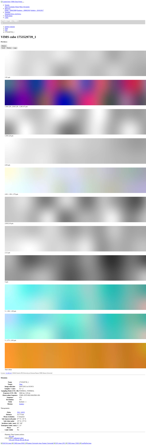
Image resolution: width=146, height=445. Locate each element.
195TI (23, 412)
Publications (8, 16)
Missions (7, 8)
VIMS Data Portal (16, 1)
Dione (17, 7)
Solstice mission (10, 27)
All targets (26, 7)
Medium (4, 46)
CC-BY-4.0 (9, 373)
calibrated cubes (18, 438)
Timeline (7, 12)
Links (6, 17)
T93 (6, 30)
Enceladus (11, 7)
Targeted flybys (10, 14)
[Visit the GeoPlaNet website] (85, 443)
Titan (6, 7)
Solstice (21, 404)
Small (3, 48)
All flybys (18, 14)
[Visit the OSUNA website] (6, 443)
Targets (7, 5)
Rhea (21, 7)
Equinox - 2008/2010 (23, 10)
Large (15, 48)
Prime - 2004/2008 (10, 10)
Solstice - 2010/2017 (37, 10)
